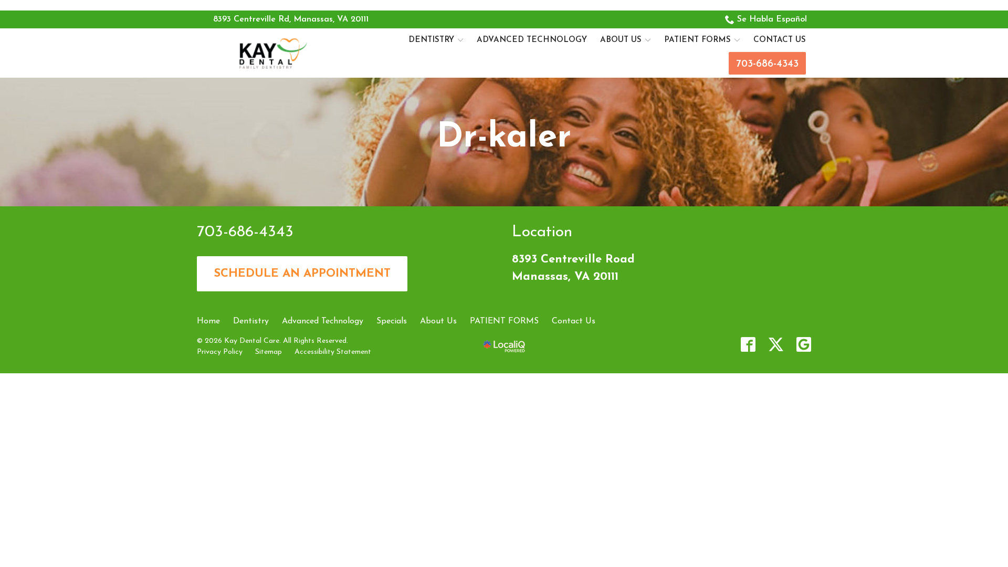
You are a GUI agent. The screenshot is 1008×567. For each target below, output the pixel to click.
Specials (391, 321)
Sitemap (268, 352)
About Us (621, 40)
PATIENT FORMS (697, 40)
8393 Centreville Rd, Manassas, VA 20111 (291, 19)
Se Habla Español (772, 19)
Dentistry (431, 40)
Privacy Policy (220, 352)
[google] (803, 344)
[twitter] (776, 344)
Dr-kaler (504, 137)
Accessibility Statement (333, 352)
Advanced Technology (532, 40)
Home (208, 321)
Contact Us (779, 40)
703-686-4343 (767, 64)
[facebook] (748, 344)
